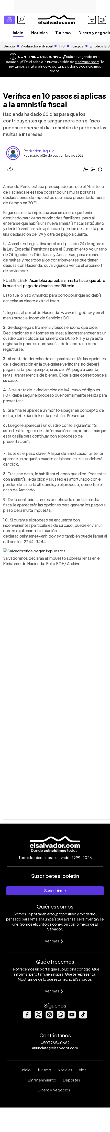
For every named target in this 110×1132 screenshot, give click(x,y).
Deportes (71, 1080)
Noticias (39, 32)
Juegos (77, 46)
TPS (62, 46)
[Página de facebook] (27, 1017)
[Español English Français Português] (102, 20)
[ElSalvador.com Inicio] (56, 19)
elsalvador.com (87, 62)
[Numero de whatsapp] (61, 1017)
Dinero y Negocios (54, 1090)
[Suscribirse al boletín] (9, 20)
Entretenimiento (42, 1080)
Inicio (18, 32)
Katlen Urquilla (42, 150)
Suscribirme (55, 890)
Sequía (9, 46)
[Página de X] (38, 1017)
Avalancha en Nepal (37, 46)
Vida (82, 1069)
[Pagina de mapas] (92, 20)
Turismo (63, 32)
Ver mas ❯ (54, 940)
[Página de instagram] (49, 1017)
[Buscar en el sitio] (21, 20)
